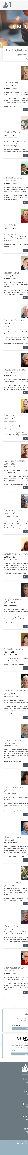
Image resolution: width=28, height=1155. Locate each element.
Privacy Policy (20, 1143)
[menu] (25, 3)
